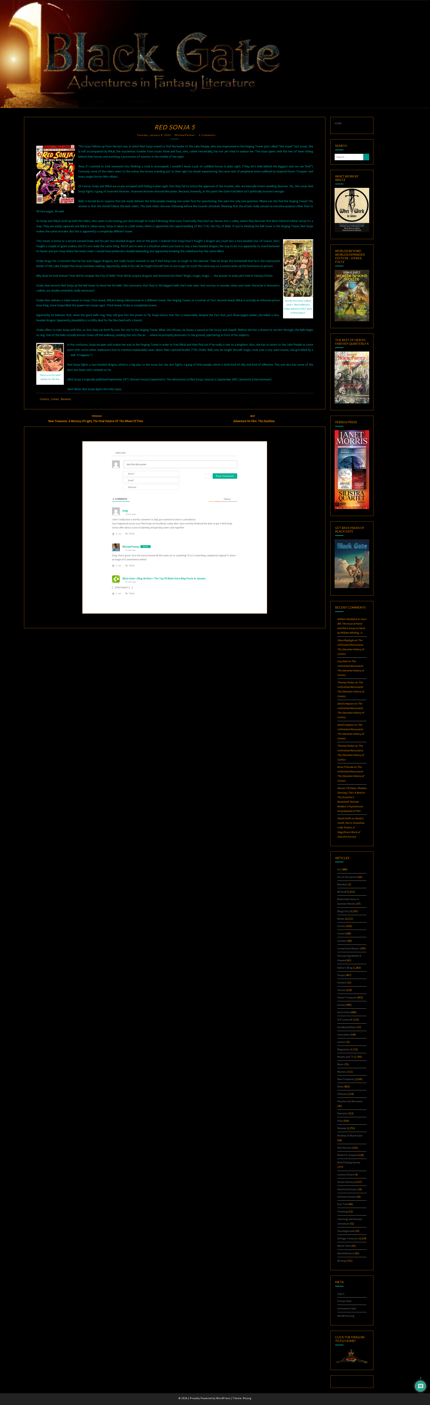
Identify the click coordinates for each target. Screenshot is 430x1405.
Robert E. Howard (347, 1155)
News (340, 1086)
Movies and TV (345, 1056)
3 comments (207, 135)
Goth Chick (343, 1012)
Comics (44, 399)
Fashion (341, 982)
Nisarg (247, 1398)
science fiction (345, 1174)
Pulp (340, 1120)
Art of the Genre (346, 877)
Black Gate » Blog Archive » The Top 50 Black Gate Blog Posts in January (164, 578)
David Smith (344, 818)
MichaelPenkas (185, 135)
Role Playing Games (348, 1162)
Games (341, 1004)
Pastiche (342, 1113)
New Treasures (345, 1079)
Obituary (342, 1094)
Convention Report (348, 948)
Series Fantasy (345, 1182)
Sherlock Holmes (347, 1189)
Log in (340, 1293)
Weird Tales (344, 1245)
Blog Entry (343, 911)
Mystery (341, 1071)
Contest (342, 940)
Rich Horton (344, 1147)
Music (340, 1064)
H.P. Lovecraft (345, 1019)
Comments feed (346, 1308)
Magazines (343, 1049)
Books (341, 918)
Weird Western (345, 1253)
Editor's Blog (344, 967)
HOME (338, 123)
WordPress (223, 1398)
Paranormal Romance (349, 1101)
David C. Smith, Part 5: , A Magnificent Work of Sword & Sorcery (350, 827)
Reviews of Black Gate (349, 1135)
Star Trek (342, 1204)
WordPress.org (345, 1315)
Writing (341, 1260)
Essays (341, 975)
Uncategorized (345, 1231)
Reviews (66, 399)
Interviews (343, 1034)
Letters (341, 1042)
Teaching (342, 1211)
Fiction (341, 990)
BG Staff (342, 891)
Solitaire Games (346, 1196)
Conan (55, 399)
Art (339, 869)
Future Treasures (347, 997)
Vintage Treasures (347, 1238)
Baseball (342, 884)
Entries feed (344, 1301)
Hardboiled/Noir (346, 1027)
